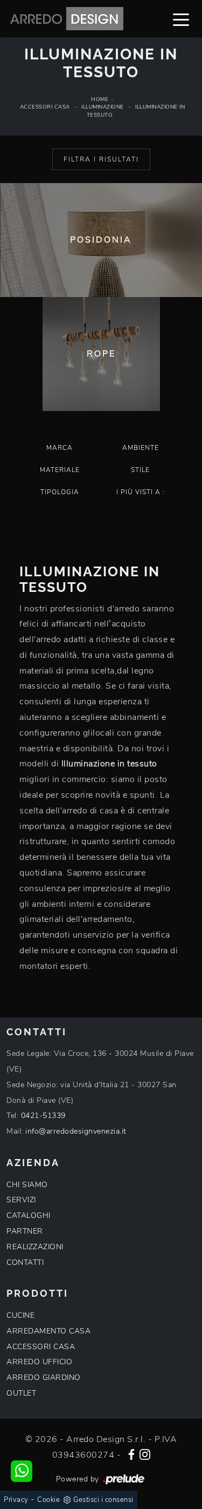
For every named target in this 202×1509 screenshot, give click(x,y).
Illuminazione (102, 107)
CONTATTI (25, 1262)
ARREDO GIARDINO (43, 1377)
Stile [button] (140, 470)
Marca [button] (59, 447)
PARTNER (24, 1231)
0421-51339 (43, 1115)
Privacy (16, 1500)
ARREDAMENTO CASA (48, 1331)
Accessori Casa (45, 107)
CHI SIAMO (27, 1185)
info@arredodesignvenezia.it (76, 1131)
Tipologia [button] (59, 492)
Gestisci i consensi (103, 1500)
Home (99, 99)
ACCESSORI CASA (40, 1347)
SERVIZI (21, 1200)
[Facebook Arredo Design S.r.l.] (131, 1453)
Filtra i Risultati (101, 159)
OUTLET (21, 1393)
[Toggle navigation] (181, 18)
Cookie (48, 1500)
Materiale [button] (60, 470)
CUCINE (20, 1315)
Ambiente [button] (140, 447)
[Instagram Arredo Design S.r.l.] (145, 1453)
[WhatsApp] (21, 1471)
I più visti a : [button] (140, 492)
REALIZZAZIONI (35, 1247)
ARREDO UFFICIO (39, 1362)
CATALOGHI (28, 1215)
